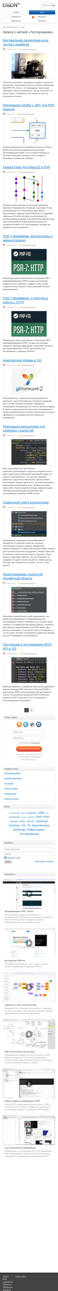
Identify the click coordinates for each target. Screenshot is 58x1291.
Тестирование (29, 834)
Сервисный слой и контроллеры (26, 502)
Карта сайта (21, 1276)
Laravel (24, 817)
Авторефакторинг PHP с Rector (19, 911)
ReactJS (31, 821)
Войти (8, 862)
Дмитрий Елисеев (10, 27)
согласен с (30, 743)
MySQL (31, 817)
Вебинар (19, 829)
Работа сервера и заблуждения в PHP (22, 1101)
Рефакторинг (36, 829)
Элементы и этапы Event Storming (20, 1005)
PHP (39, 817)
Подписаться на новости (29, 749)
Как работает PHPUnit (15, 961)
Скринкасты (16, 17)
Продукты (42, 17)
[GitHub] (32, 724)
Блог (42, 12)
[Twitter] (25, 724)
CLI (23, 813)
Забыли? (50, 861)
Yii (28, 825)
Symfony (14, 825)
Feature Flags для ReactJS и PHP (26, 167)
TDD (23, 825)
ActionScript (15, 813)
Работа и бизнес (11, 788)
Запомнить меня (13, 858)
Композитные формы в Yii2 (22, 360)
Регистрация (40, 861)
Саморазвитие (10, 794)
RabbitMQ (14, 821)
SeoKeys (42, 821)
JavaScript (14, 817)
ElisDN (16, 12)
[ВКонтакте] (38, 724)
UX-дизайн (8, 783)
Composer (31, 813)
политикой (35, 743)
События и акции (11, 799)
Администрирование (13, 778)
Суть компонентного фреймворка (20, 1148)
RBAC (22, 821)
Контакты (42, 21)
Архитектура (40, 825)
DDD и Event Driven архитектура (19, 1052)
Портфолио (16, 21)
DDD (41, 812)
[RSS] (19, 724)
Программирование (29, 49)
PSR (46, 817)
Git (47, 813)
